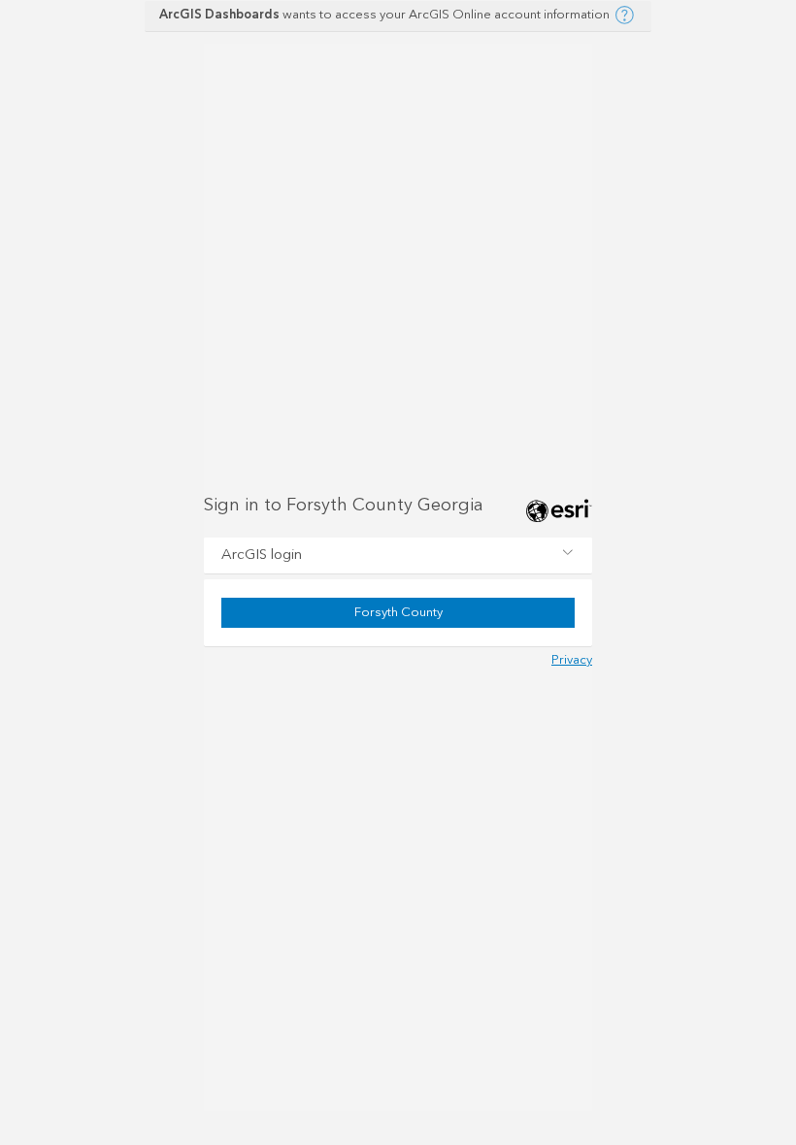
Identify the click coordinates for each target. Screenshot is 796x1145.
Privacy (571, 660)
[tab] (398, 556)
